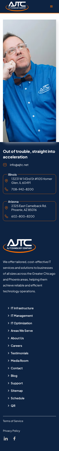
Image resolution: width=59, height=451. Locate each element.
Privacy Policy (11, 430)
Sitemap (17, 390)
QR (13, 405)
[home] (16, 6)
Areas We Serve (22, 330)
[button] (51, 6)
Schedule (17, 398)
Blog (14, 375)
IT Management (22, 315)
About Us (17, 338)
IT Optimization (21, 323)
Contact (17, 368)
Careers (16, 345)
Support (17, 383)
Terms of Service (13, 421)
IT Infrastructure (22, 308)
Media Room (20, 360)
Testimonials (19, 353)
